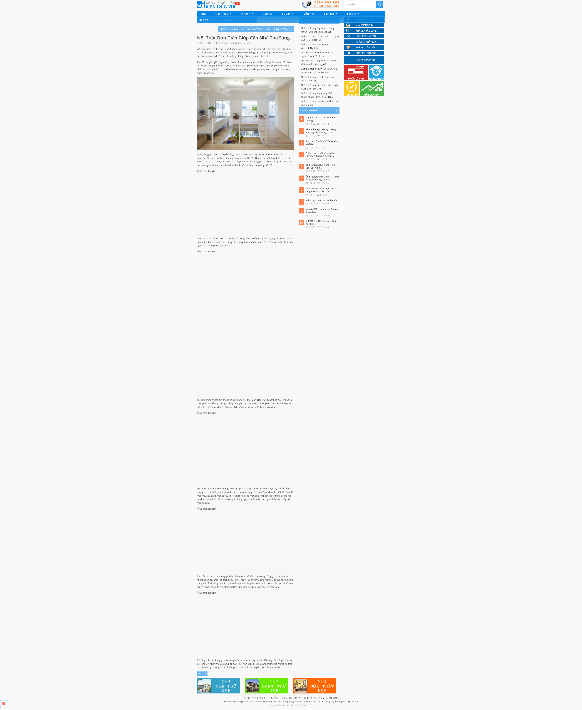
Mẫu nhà (308, 13)
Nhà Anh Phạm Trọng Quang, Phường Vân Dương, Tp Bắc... (321, 131)
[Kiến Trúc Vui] (218, 4)
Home (202, 13)
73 (326, 135)
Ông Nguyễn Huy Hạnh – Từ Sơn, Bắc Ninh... (320, 166)
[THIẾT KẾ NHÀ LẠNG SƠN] (364, 37)
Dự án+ (245, 13)
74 (327, 123)
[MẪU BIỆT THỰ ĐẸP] (266, 692)
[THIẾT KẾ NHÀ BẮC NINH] (364, 26)
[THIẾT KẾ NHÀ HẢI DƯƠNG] (364, 54)
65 (327, 194)
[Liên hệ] (320, 7)
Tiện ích (329, 13)
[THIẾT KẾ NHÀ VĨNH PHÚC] (364, 48)
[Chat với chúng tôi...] (4, 707)
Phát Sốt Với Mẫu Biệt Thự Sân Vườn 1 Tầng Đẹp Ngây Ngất (254, 29)
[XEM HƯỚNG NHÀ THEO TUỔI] (352, 95)
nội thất (202, 673)
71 (327, 147)
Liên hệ (203, 20)
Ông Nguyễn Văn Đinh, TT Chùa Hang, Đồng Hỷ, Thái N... (322, 178)
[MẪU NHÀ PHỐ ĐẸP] (218, 692)
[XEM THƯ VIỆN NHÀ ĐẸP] (372, 95)
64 (327, 203)
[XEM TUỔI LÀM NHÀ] (376, 79)
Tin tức (351, 13)
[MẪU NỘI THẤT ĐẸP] (314, 692)
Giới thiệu (221, 13)
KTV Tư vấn (221, 43)
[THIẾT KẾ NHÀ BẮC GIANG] (364, 32)
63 (327, 215)
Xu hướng (238, 43)
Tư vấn (286, 13)
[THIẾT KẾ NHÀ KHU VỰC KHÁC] (364, 63)
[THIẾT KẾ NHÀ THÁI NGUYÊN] (364, 43)
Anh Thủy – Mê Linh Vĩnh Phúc (321, 200)
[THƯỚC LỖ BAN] (356, 79)
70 (326, 159)
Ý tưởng (248, 43)
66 (327, 182)
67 (327, 171)
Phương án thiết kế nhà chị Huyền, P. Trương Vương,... (320, 154)
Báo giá (268, 13)
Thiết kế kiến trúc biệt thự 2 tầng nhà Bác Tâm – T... (321, 190)
